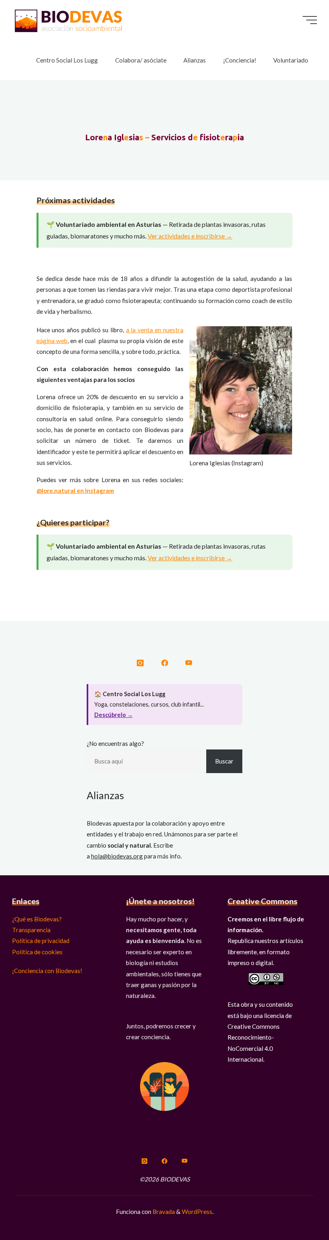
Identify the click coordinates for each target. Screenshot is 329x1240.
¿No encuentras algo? (115, 743)
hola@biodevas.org (117, 856)
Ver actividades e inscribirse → (190, 236)
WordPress (197, 1211)
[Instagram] (140, 663)
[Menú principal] (310, 20)
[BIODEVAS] (68, 20)
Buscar (224, 761)
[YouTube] (188, 663)
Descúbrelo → (113, 714)
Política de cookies (37, 951)
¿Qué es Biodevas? (37, 919)
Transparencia (31, 929)
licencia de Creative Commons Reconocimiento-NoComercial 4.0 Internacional (259, 1037)
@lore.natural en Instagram (75, 490)
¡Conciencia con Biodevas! (47, 970)
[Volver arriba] (297, 1208)
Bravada (163, 1211)
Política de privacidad (40, 940)
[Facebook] (164, 663)
